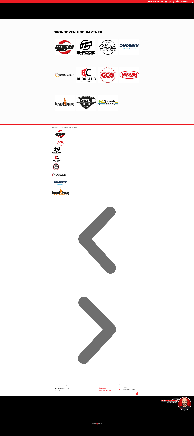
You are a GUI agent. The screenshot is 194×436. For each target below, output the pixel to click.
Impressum (101, 387)
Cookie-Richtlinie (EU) (104, 390)
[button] (97, 241)
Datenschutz (102, 388)
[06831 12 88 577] (147, 2)
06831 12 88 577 (153, 2)
